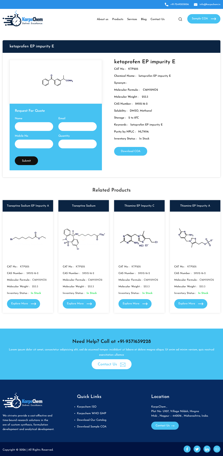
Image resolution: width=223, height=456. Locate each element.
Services (132, 19)
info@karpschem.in (209, 4)
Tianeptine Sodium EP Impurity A (28, 205)
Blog (144, 19)
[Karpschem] (23, 18)
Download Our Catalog (91, 420)
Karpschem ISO (87, 406)
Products (117, 19)
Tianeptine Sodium (83, 205)
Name (18, 118)
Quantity (64, 136)
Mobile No (21, 136)
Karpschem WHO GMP (91, 413)
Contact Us (158, 19)
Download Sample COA (91, 426)
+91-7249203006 (179, 4)
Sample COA (200, 18)
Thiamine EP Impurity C (139, 205)
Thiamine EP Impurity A (195, 205)
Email (61, 118)
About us (102, 19)
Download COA (130, 151)
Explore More (20, 303)
